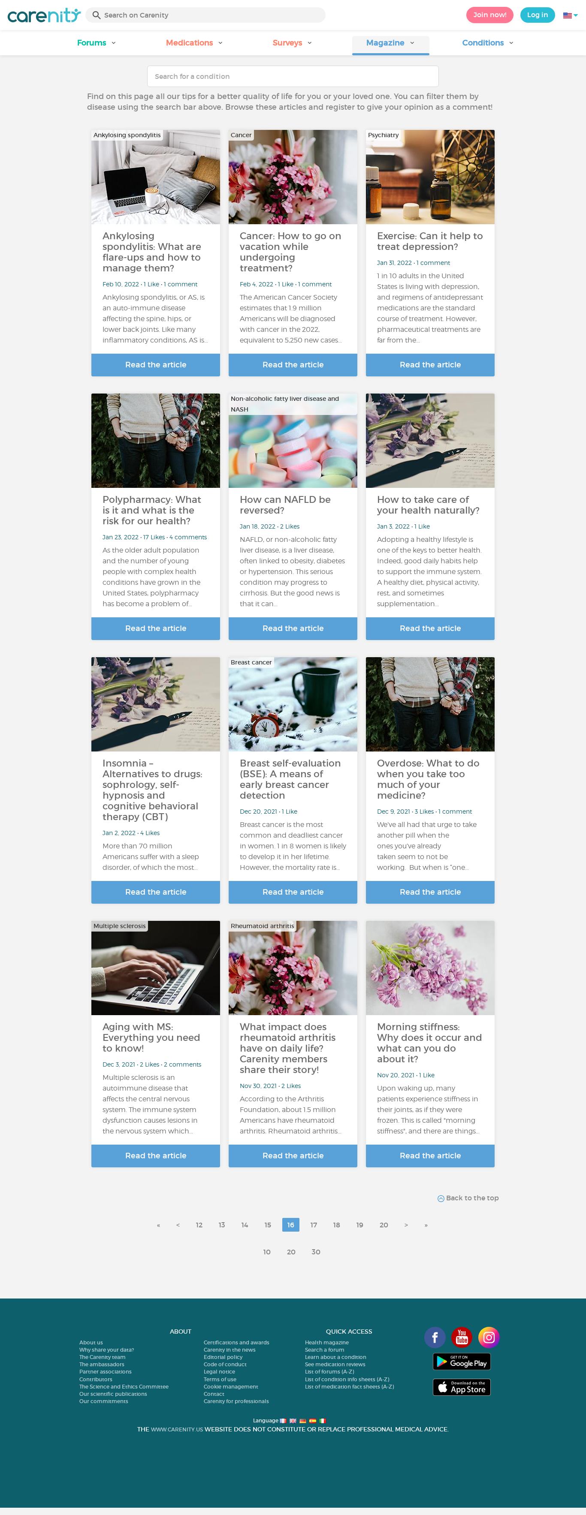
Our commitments (103, 1401)
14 (245, 1224)
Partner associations (105, 1371)
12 (199, 1224)
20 (384, 1224)
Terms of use (220, 1379)
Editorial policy (223, 1357)
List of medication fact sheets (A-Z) (349, 1386)
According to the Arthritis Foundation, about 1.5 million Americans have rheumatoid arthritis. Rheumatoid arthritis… (290, 1115)
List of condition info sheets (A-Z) (347, 1379)
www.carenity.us (177, 1429)
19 (359, 1224)
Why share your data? (106, 1350)
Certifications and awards (236, 1342)
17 (314, 1224)
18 (336, 1224)
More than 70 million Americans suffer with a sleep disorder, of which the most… (151, 857)
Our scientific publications (113, 1394)
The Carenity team (102, 1357)
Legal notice (219, 1371)
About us (91, 1342)
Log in (537, 14)
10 (267, 1251)
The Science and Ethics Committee (124, 1386)
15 (268, 1224)
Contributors (95, 1379)
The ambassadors (101, 1364)
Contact (214, 1394)
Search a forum (324, 1350)
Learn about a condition (335, 1357)
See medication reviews (335, 1364)
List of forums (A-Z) (329, 1371)
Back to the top (471, 1197)
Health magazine (327, 1342)
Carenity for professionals (236, 1401)
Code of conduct (225, 1364)
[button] (97, 45)
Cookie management (231, 1386)
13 (222, 1224)
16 (290, 1224)
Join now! (490, 14)
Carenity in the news (230, 1350)
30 (316, 1251)
